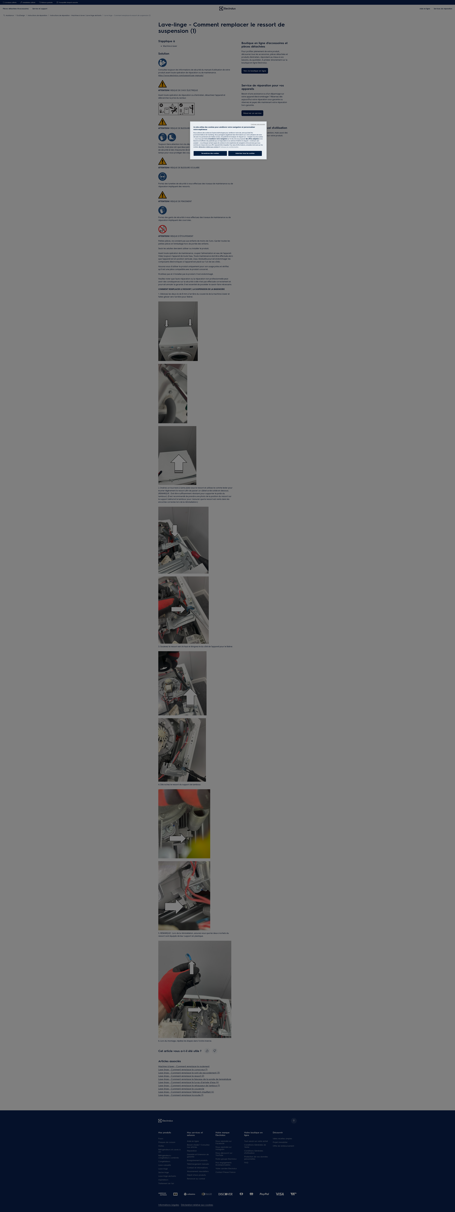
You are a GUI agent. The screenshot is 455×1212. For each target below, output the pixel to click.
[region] (228, 140)
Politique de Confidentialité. (229, 147)
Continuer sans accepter (258, 124)
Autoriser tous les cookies (245, 153)
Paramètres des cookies (210, 153)
